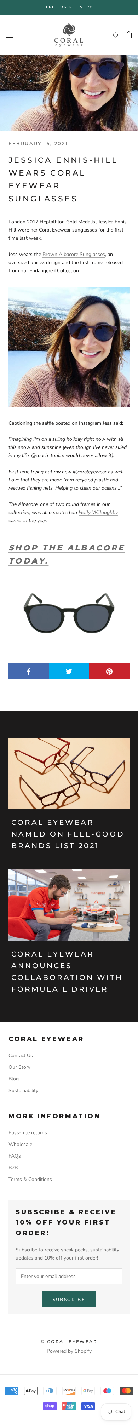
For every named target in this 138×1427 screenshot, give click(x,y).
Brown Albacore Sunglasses (73, 254)
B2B (13, 1167)
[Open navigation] (9, 35)
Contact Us (20, 1055)
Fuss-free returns (27, 1132)
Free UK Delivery (69, 7)
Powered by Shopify (69, 1351)
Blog (13, 1078)
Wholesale (20, 1144)
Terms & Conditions (30, 1179)
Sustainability (23, 1090)
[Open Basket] (129, 34)
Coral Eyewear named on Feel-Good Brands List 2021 (68, 834)
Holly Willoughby (98, 512)
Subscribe (69, 1299)
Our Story (19, 1067)
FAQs (14, 1156)
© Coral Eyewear (69, 1341)
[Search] (116, 35)
